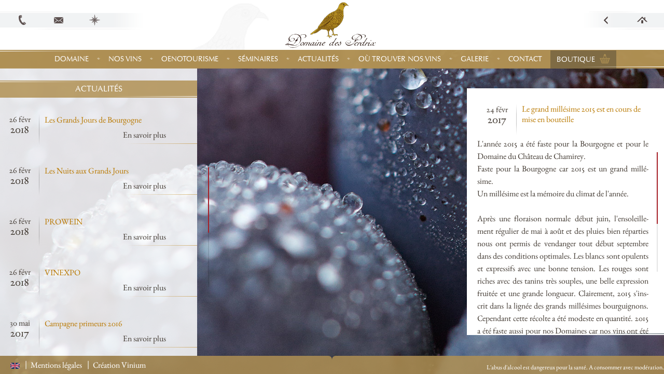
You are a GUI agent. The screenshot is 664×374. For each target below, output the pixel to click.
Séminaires (258, 59)
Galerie (475, 59)
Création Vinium (119, 364)
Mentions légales (56, 364)
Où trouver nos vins (399, 59)
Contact (525, 59)
